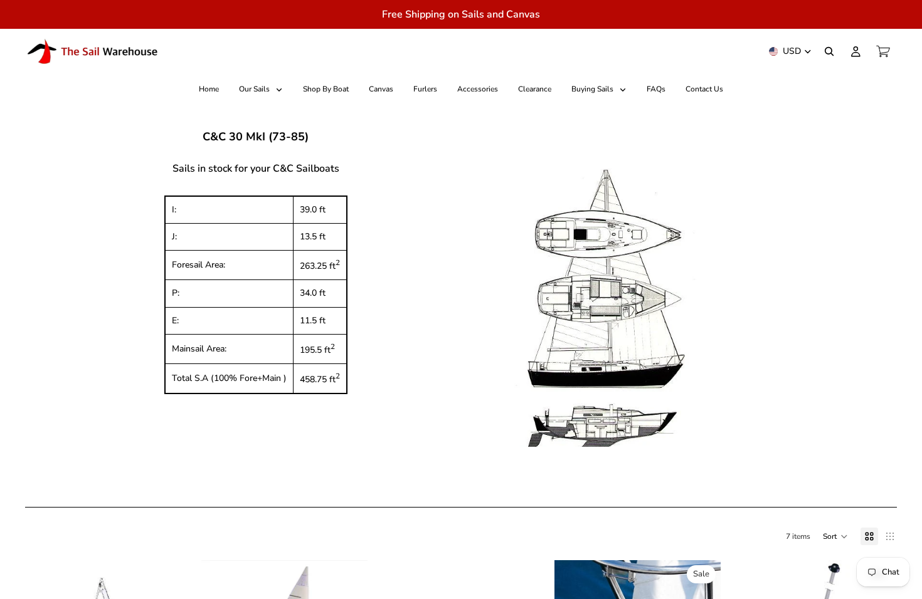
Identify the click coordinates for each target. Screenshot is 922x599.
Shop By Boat (326, 89)
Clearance (534, 89)
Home (209, 89)
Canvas (381, 89)
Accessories (477, 89)
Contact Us (704, 89)
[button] (835, 536)
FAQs (656, 89)
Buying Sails (593, 89)
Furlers (425, 89)
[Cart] (883, 51)
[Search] (829, 51)
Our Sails (255, 89)
